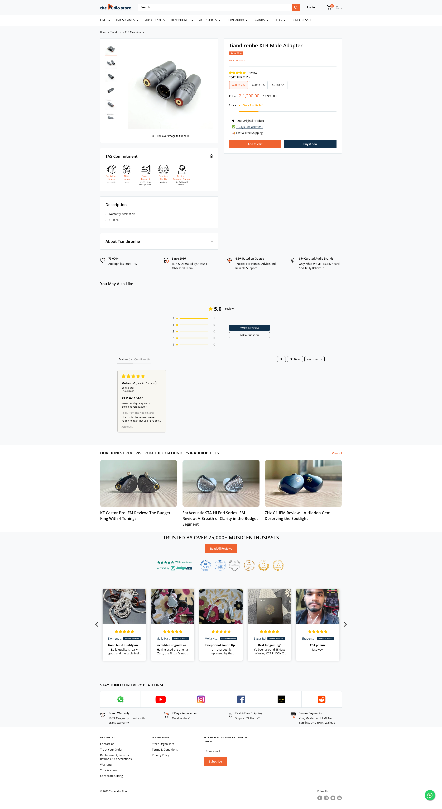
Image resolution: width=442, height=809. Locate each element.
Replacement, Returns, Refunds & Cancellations (116, 757)
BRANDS (259, 20)
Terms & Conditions (165, 749)
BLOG (278, 20)
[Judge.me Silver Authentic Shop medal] (234, 565)
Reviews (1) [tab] (125, 359)
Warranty (106, 765)
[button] (237, 73)
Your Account (109, 770)
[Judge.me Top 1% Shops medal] (263, 565)
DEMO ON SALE (301, 20)
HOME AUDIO (235, 20)
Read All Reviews (221, 548)
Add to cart (255, 144)
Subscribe (215, 761)
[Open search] (281, 359)
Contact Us (107, 744)
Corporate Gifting (111, 776)
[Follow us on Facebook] (319, 797)
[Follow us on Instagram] (326, 797)
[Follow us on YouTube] (332, 797)
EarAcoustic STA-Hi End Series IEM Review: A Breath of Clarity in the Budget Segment (220, 518)
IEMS (103, 20)
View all (337, 453)
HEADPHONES (180, 20)
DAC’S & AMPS (125, 20)
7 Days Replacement (249, 127)
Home (103, 32)
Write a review (249, 328)
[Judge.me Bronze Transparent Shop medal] (249, 565)
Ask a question (249, 335)
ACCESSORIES (208, 20)
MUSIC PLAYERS (155, 20)
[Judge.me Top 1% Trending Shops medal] (278, 565)
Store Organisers (163, 744)
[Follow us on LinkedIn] (339, 797)
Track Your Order (111, 749)
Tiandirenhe (237, 60)
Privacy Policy (161, 755)
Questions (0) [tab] (142, 359)
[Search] (296, 7)
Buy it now (310, 144)
